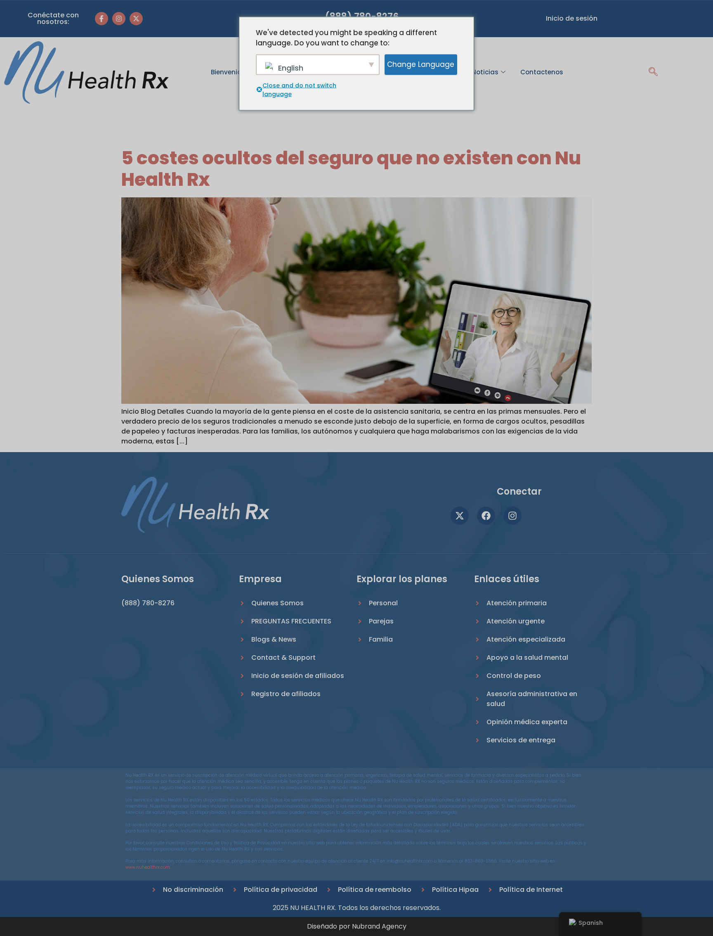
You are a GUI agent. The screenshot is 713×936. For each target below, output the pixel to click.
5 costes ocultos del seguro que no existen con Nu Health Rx (351, 168)
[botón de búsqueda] (653, 72)
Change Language (420, 64)
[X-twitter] (136, 18)
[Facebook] (486, 516)
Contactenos (541, 72)
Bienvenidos (230, 72)
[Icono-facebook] (101, 18)
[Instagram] (118, 18)
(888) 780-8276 (148, 603)
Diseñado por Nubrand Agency (356, 926)
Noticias (485, 72)
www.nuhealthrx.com (147, 867)
